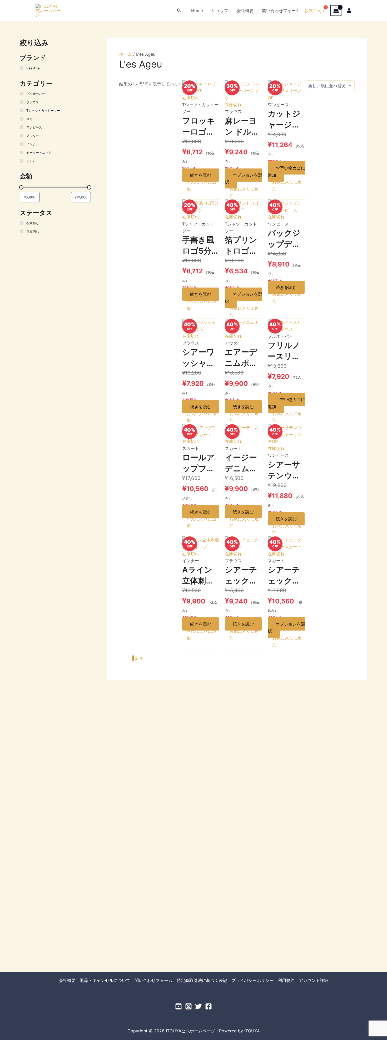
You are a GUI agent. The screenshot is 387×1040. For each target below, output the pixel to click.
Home (197, 10)
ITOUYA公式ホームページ (91, 10)
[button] (179, 10)
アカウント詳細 (313, 980)
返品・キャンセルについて (105, 980)
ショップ (219, 10)
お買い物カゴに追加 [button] (286, 171)
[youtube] (178, 1006)
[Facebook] (208, 1006)
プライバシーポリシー (252, 980)
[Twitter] (198, 1006)
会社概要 (245, 10)
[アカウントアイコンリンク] (349, 10)
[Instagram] (188, 1006)
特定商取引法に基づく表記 (202, 980)
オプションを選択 (243, 178)
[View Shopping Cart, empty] (335, 10)
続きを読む (200, 175)
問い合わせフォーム (281, 10)
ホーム (125, 54)
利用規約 (286, 980)
